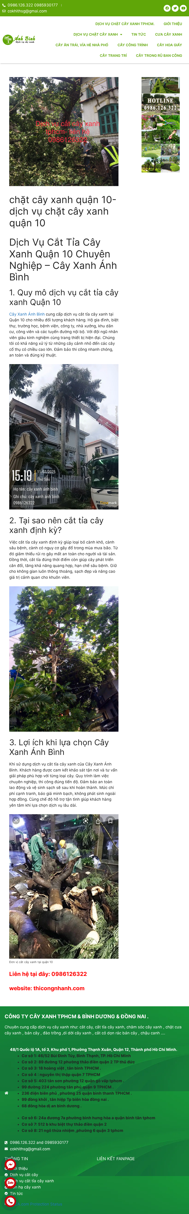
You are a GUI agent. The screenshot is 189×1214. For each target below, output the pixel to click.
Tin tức (138, 34)
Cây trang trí (113, 55)
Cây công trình (133, 45)
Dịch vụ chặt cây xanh (96, 34)
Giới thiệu (173, 24)
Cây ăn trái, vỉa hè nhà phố (82, 45)
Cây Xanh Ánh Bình (27, 314)
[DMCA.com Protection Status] (33, 1204)
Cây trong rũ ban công (159, 55)
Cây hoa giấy (169, 45)
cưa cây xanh (168, 34)
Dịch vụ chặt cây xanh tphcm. (124, 24)
